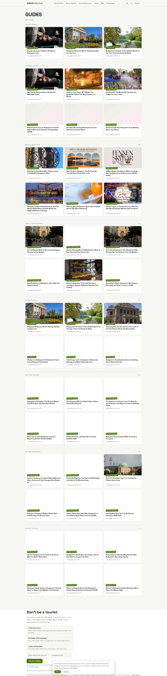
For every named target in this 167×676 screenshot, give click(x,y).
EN (138, 3)
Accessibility (111, 675)
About (76, 675)
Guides (88, 675)
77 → (140, 300)
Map (102, 3)
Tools (98, 675)
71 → (140, 223)
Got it (57, 672)
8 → (140, 528)
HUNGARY (35, 3)
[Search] (131, 3)
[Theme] (127, 3)
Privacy (36, 667)
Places (96, 3)
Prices (119, 675)
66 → (140, 66)
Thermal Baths (58, 3)
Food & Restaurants (85, 3)
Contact (82, 675)
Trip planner (110, 3)
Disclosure (126, 675)
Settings (66, 672)
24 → (140, 375)
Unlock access (34, 661)
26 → (140, 144)
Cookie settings (135, 675)
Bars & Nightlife (71, 3)
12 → (140, 451)
